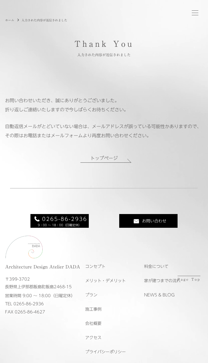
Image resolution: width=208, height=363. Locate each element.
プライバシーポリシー (105, 352)
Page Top (189, 279)
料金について (156, 266)
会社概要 (93, 323)
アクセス (93, 338)
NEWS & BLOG (159, 295)
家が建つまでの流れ (162, 281)
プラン (91, 295)
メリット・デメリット (105, 281)
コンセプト (95, 266)
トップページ (104, 158)
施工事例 (93, 309)
